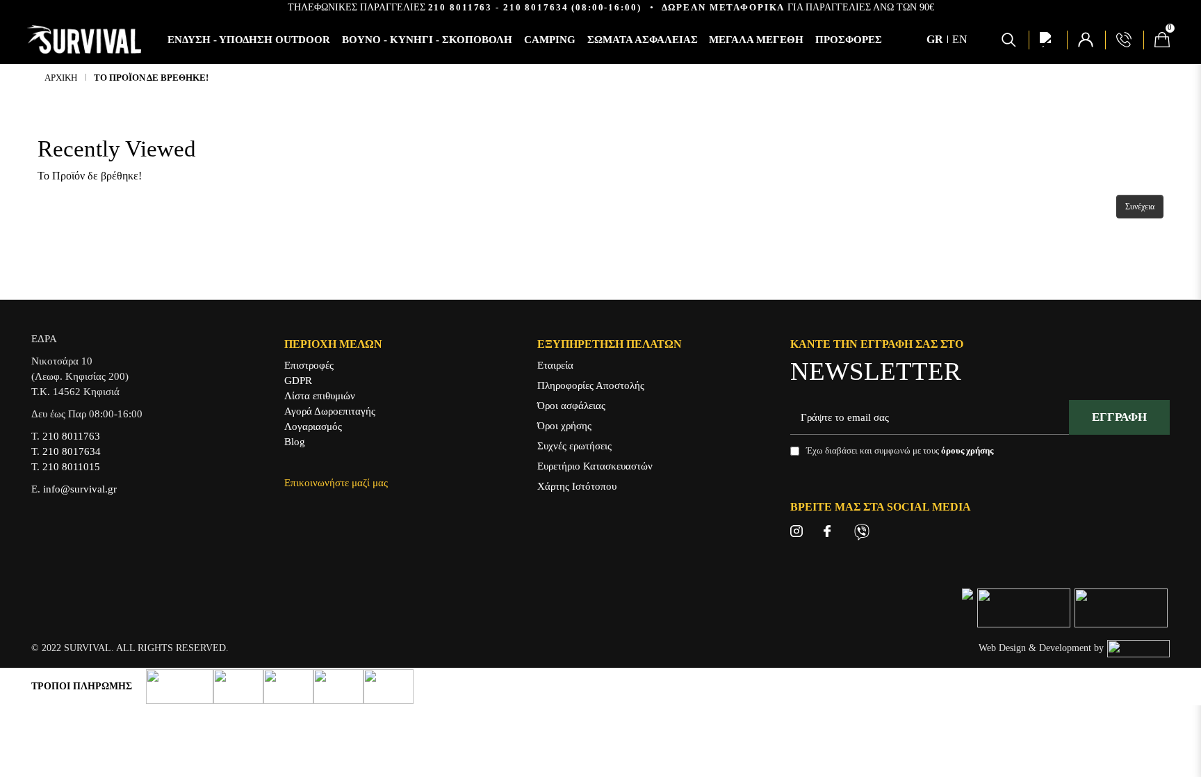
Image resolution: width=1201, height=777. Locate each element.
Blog (294, 441)
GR (936, 39)
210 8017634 (536, 7)
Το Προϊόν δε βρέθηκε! (151, 77)
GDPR (298, 380)
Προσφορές (848, 39)
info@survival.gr (80, 489)
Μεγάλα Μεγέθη (756, 39)
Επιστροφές (309, 365)
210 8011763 (460, 7)
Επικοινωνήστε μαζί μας (336, 482)
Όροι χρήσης (564, 425)
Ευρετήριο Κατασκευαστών (595, 466)
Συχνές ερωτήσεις (574, 445)
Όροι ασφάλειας (571, 405)
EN (959, 39)
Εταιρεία (555, 365)
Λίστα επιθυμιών (319, 395)
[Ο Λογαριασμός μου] (1085, 39)
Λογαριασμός (313, 426)
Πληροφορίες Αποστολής (590, 385)
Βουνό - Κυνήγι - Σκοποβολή (427, 39)
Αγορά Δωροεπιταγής (329, 411)
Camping (549, 39)
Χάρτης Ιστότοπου (576, 486)
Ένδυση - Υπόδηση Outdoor (249, 39)
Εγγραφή (1119, 417)
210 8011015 (71, 466)
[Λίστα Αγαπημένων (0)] (1047, 39)
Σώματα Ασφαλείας (642, 39)
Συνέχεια (1139, 206)
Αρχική (60, 77)
